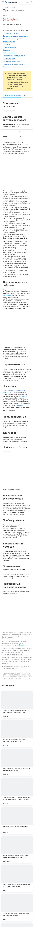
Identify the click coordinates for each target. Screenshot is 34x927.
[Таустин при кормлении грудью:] (8, 19)
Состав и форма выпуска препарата (15, 36)
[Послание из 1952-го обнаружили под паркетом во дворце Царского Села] (17, 791)
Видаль (21, 645)
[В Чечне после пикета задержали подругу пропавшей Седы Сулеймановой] (17, 733)
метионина (7, 295)
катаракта (23, 396)
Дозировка (6, 50)
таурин (6, 111)
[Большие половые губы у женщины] (17, 820)
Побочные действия (10, 53)
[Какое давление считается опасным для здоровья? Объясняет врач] (17, 704)
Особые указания (9, 58)
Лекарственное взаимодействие (14, 55)
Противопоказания (9, 47)
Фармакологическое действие (13, 39)
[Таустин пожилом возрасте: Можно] (17, 19)
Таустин (14, 7)
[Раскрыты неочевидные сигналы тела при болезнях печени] (17, 907)
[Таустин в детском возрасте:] (13, 19)
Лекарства (6, 7)
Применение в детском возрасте (14, 64)
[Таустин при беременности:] (4, 19)
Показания (6, 44)
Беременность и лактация (11, 61)
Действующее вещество (11, 33)
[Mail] (6, 2)
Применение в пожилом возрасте (14, 67)
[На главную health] (12, 2)
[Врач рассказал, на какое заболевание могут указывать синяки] (17, 878)
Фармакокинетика (9, 41)
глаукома (19, 405)
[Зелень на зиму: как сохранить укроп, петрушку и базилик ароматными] (17, 849)
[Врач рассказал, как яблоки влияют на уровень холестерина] (17, 762)
